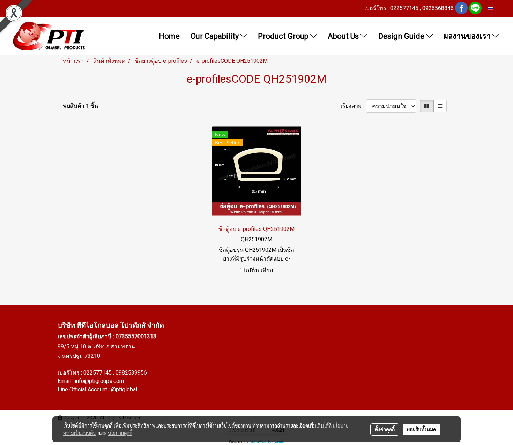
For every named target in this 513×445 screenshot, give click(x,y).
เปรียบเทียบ (259, 270)
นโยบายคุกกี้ (120, 433)
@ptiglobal (124, 389)
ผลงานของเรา (468, 36)
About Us (344, 36)
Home (169, 36)
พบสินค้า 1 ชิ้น (80, 106)
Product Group (284, 36)
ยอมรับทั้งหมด (421, 429)
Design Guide (402, 36)
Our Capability (215, 36)
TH (496, 8)
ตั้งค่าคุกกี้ (385, 429)
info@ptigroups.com (99, 381)
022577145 (98, 372)
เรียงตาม (353, 106)
